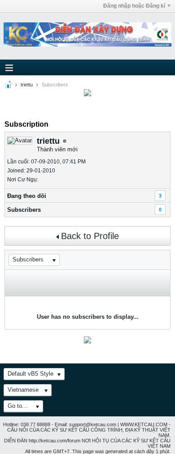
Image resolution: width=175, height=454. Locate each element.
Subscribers (24, 209)
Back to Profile (90, 236)
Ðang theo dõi (26, 196)
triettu (27, 84)
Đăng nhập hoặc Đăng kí (134, 6)
